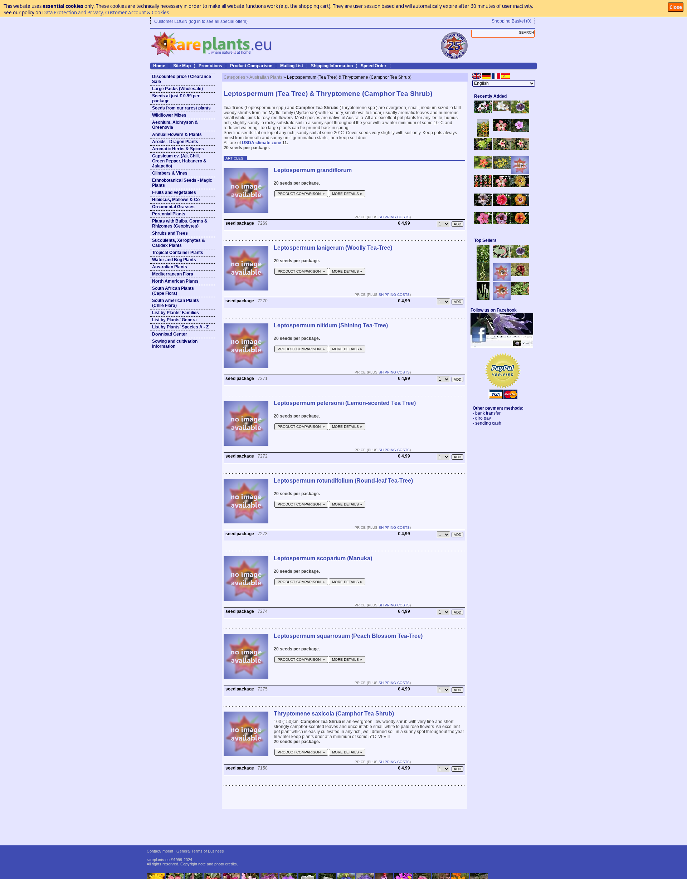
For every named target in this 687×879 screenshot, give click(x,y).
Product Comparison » (301, 194)
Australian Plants (169, 266)
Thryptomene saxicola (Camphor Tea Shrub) (334, 713)
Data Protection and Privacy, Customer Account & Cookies (105, 12)
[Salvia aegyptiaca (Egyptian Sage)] (502, 279)
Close (675, 7)
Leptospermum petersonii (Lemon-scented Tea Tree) (345, 403)
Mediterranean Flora (172, 274)
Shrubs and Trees (170, 233)
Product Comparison (251, 65)
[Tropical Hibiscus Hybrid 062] (520, 204)
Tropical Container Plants (177, 252)
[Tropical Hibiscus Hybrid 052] (502, 204)
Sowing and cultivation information (175, 344)
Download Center (169, 334)
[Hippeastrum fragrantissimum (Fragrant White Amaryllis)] (502, 109)
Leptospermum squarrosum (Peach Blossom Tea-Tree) (348, 636)
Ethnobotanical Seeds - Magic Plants (182, 183)
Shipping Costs (394, 217)
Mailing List (291, 65)
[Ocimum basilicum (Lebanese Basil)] (483, 261)
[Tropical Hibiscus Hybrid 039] (520, 222)
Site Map (182, 65)
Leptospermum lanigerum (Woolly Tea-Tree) (333, 248)
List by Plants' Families (175, 312)
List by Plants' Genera (174, 319)
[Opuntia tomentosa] (502, 256)
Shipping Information (332, 65)
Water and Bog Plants (174, 259)
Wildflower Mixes (169, 115)
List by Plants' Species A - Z (180, 326)
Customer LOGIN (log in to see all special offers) (201, 21)
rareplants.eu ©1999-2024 (169, 860)
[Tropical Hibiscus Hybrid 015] (502, 222)
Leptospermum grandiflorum (313, 170)
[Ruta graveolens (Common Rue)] (502, 167)
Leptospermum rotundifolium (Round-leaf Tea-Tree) (343, 481)
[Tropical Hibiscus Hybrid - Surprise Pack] (483, 185)
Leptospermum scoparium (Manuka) (323, 558)
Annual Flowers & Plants (177, 134)
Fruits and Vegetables (174, 192)
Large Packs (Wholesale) (177, 88)
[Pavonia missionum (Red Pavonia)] (483, 167)
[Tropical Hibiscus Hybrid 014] (483, 222)
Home (159, 65)
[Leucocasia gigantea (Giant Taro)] (483, 298)
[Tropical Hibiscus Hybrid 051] (520, 172)
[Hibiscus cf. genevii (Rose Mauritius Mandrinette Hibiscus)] (502, 148)
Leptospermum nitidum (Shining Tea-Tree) (331, 325)
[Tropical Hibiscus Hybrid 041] (520, 185)
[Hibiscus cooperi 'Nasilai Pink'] (502, 129)
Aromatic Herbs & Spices (178, 148)
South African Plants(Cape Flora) (173, 291)
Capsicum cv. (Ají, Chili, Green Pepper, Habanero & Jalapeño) (179, 161)
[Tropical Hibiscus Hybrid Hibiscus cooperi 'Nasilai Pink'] (502, 185)
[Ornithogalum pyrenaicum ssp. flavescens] (483, 279)
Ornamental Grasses (173, 206)
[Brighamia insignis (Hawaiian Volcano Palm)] (483, 148)
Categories (234, 77)
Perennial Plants (168, 213)
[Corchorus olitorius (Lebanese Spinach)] (520, 293)
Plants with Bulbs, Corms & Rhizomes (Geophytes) (180, 224)
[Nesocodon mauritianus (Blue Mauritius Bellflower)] (520, 111)
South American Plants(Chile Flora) (175, 303)
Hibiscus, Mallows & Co (176, 199)
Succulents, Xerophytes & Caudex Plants (178, 243)
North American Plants (175, 281)
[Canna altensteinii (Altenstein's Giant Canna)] (483, 135)
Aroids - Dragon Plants (175, 141)
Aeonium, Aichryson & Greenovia (175, 125)
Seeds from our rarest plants (181, 108)
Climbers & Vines (169, 173)
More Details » (347, 194)
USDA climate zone (261, 142)
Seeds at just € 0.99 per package (176, 98)
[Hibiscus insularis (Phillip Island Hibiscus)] (483, 111)
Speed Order (373, 65)
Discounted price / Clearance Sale (181, 79)
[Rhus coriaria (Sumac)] (520, 274)
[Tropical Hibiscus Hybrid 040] (483, 204)
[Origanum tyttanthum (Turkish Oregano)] (502, 298)
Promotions (210, 65)
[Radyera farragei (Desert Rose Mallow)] (520, 130)
